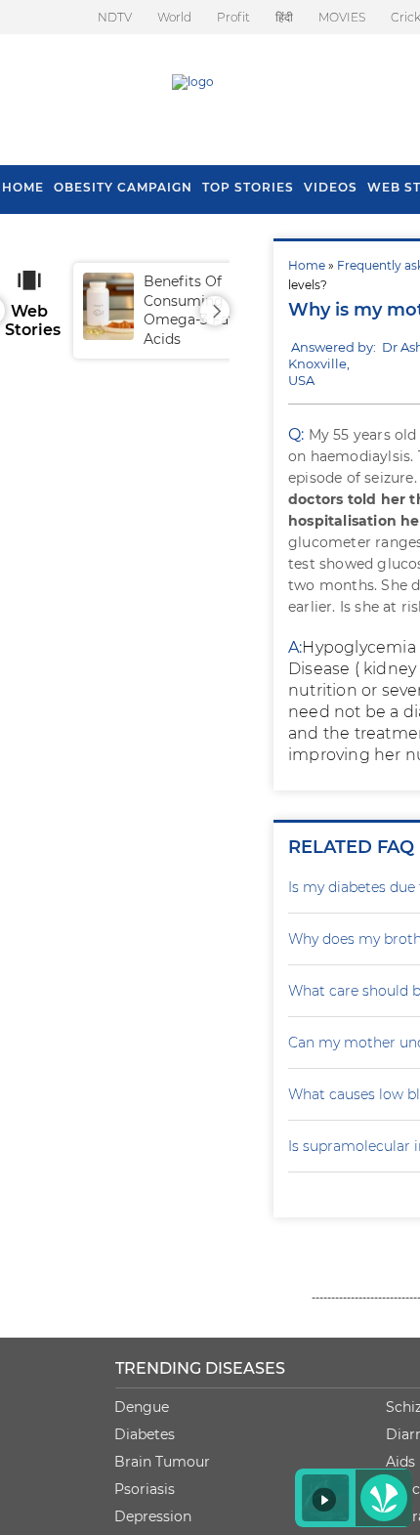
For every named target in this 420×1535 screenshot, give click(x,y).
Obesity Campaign (123, 187)
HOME (23, 187)
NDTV (115, 17)
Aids (400, 1462)
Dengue (141, 1407)
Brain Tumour (162, 1462)
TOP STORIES (248, 187)
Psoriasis (144, 1489)
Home (306, 265)
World (174, 17)
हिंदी (284, 17)
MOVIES (341, 17)
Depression (152, 1516)
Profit (233, 17)
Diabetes (144, 1434)
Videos (330, 187)
